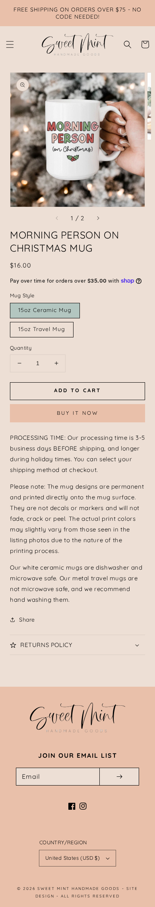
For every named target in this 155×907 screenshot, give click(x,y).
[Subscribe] (119, 777)
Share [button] (27, 619)
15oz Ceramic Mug (45, 310)
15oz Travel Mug (41, 329)
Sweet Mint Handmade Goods (78, 888)
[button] (10, 44)
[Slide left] (57, 218)
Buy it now (78, 413)
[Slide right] (98, 218)
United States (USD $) (72, 858)
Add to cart (77, 390)
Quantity (20, 348)
